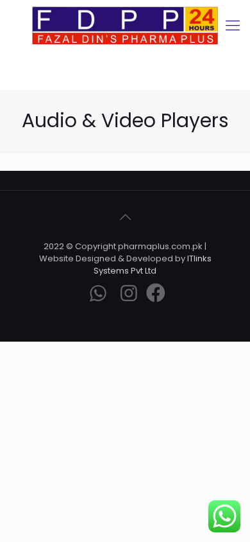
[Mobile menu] (233, 26)
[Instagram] (128, 296)
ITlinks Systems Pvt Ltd (153, 264)
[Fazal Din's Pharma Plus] (125, 25)
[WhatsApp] (98, 296)
